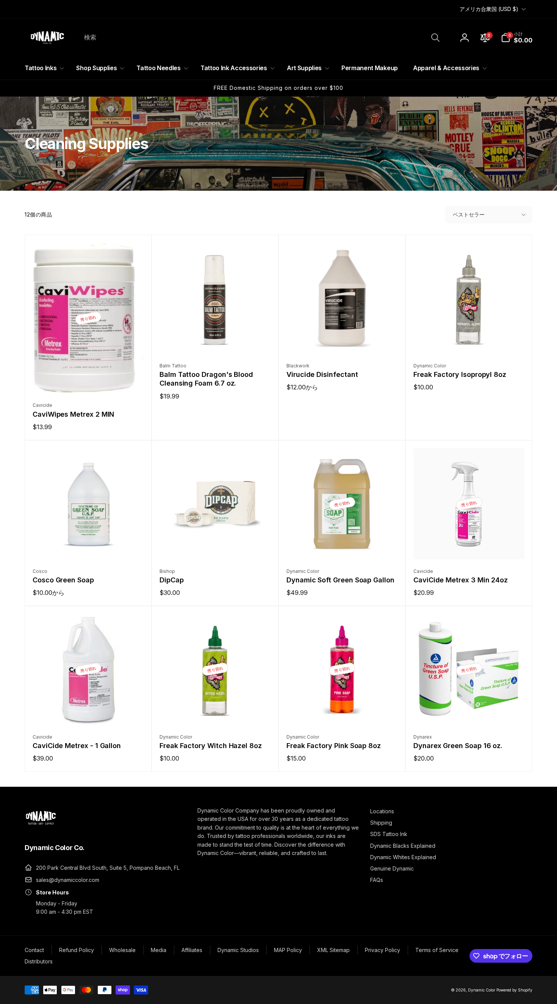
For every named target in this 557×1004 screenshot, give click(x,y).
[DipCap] (215, 545)
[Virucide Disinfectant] (342, 339)
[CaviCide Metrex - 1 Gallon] (88, 711)
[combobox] (261, 37)
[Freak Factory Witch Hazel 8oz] (215, 711)
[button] (516, 37)
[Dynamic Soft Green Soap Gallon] (342, 545)
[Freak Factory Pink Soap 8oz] (342, 711)
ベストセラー (469, 214)
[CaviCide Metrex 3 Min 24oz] (469, 545)
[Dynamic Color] (41, 827)
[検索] (435, 37)
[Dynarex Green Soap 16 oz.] (469, 711)
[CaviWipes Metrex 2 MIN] (88, 379)
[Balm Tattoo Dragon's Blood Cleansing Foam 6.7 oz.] (215, 339)
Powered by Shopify (514, 990)
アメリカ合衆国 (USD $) (489, 9)
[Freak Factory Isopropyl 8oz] (469, 339)
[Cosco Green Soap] (88, 545)
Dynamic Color (481, 990)
